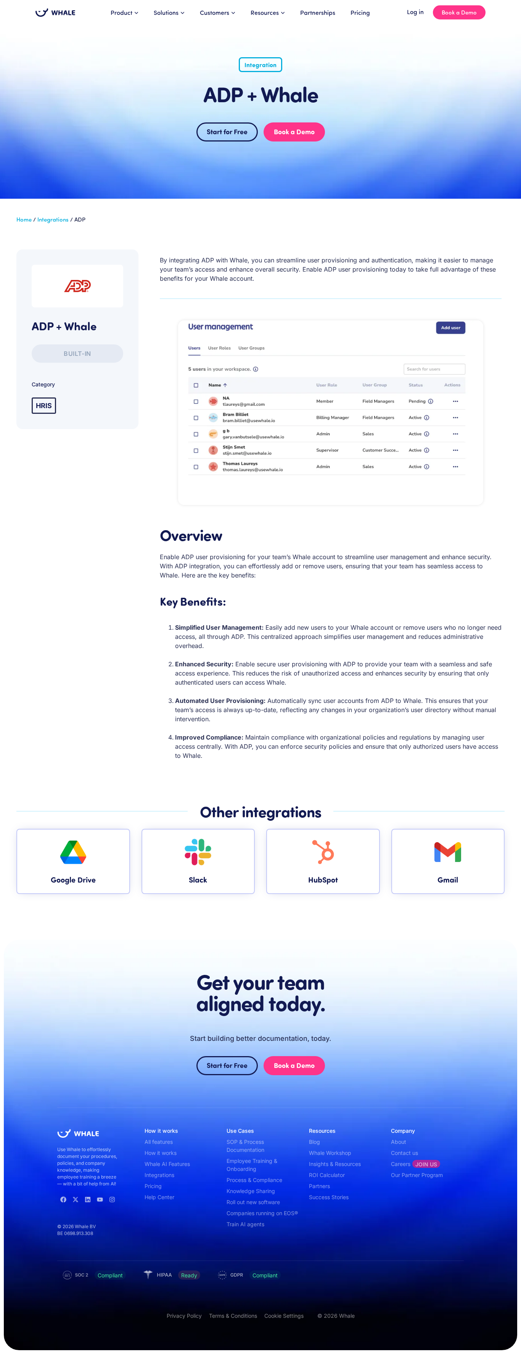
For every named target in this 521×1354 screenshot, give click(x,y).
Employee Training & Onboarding (252, 1165)
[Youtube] (100, 1199)
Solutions (166, 12)
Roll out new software (253, 1202)
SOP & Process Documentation (245, 1146)
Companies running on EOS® (262, 1213)
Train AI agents (245, 1224)
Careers (414, 1164)
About (398, 1142)
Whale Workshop (330, 1153)
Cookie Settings (284, 1315)
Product (121, 12)
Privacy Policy (184, 1315)
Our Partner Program (417, 1175)
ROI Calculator (327, 1175)
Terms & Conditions (233, 1315)
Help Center (159, 1197)
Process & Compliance (254, 1180)
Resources (265, 12)
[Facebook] (63, 1199)
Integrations (53, 219)
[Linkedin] (88, 1199)
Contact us (404, 1153)
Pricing (360, 12)
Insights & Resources (335, 1164)
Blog (314, 1142)
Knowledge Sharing (251, 1191)
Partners (319, 1186)
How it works (161, 1153)
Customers (214, 12)
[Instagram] (112, 1199)
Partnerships (317, 12)
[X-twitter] (75, 1199)
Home (24, 219)
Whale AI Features (167, 1164)
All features (159, 1142)
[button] (77, 353)
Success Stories (329, 1197)
